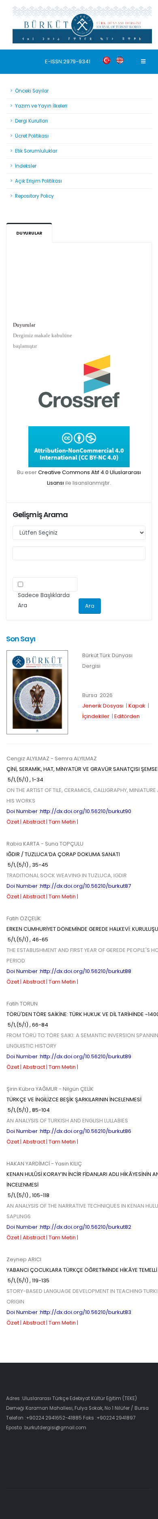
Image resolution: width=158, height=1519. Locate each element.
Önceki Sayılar (32, 91)
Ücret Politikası (32, 136)
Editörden (127, 716)
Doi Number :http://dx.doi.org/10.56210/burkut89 (68, 1056)
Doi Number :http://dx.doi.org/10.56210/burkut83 (68, 1312)
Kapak (136, 706)
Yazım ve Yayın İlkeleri (41, 106)
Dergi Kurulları (31, 121)
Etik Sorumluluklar (36, 151)
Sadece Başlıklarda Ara (44, 600)
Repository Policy (34, 196)
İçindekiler (95, 716)
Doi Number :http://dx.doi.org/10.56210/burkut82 (68, 1227)
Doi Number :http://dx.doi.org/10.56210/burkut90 (68, 811)
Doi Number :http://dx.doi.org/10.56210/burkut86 (68, 1131)
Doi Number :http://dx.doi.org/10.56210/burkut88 (68, 971)
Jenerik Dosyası (103, 706)
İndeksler (25, 166)
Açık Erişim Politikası (38, 181)
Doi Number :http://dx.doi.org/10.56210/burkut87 (68, 886)
